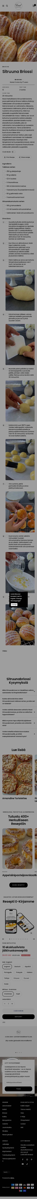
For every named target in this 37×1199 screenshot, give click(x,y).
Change (14, 605)
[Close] (26, 594)
